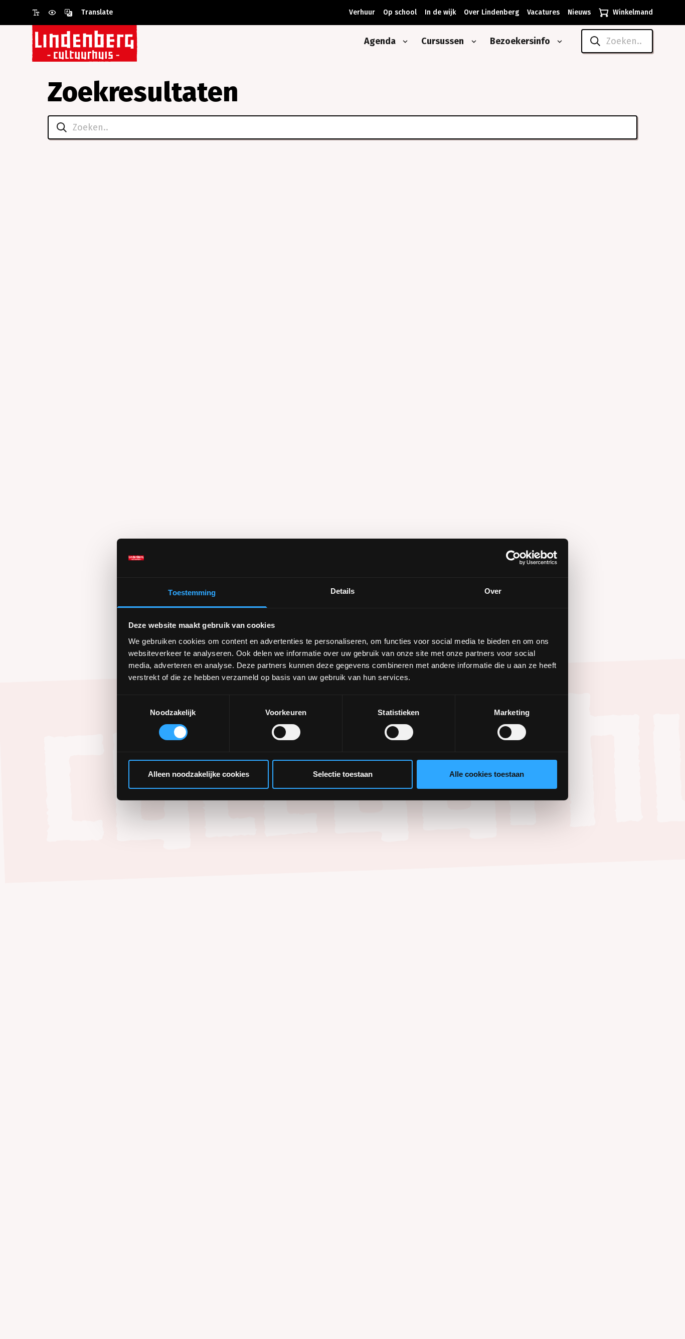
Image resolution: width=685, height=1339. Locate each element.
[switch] (286, 732)
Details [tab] (342, 591)
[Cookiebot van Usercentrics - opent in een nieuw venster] (513, 557)
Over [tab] (492, 591)
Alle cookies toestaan (486, 774)
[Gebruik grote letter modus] (40, 12)
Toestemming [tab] (192, 592)
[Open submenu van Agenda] (403, 41)
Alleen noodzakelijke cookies (198, 774)
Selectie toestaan (343, 774)
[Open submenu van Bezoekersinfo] (557, 41)
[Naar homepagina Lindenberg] (107, 41)
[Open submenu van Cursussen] (471, 41)
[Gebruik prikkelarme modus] (56, 12)
